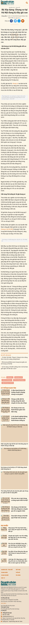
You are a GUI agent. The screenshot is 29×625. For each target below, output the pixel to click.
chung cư (15, 83)
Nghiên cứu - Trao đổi (14, 7)
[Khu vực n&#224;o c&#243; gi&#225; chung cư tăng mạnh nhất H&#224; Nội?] (5, 500)
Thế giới (18, 572)
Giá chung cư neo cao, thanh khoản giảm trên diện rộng (18, 409)
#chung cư (9, 377)
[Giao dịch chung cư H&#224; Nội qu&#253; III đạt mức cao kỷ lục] (5, 518)
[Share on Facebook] (11, 20)
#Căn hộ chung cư (6, 380)
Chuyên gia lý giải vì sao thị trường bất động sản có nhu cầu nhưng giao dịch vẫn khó (17, 537)
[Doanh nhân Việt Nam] (8, 583)
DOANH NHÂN (4, 572)
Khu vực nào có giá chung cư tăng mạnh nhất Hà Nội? (19, 499)
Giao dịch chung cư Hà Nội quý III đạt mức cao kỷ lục (19, 517)
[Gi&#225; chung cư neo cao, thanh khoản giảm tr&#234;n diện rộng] (5, 410)
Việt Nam (18, 569)
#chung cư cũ (18, 377)
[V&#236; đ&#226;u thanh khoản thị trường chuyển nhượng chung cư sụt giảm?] (5, 392)
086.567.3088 (6, 614)
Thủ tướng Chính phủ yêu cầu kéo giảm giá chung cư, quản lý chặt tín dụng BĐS (14, 491)
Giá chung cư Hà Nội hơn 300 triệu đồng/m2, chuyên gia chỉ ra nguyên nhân (19, 509)
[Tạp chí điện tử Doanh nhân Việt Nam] (7, 2)
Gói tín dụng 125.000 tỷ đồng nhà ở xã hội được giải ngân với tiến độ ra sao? (14, 367)
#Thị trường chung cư (19, 380)
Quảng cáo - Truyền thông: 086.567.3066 (12, 621)
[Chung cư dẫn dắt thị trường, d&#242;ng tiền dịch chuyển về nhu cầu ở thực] (5, 401)
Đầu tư (3, 578)
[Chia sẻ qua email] (22, 20)
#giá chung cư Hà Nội (7, 382)
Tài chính (18, 575)
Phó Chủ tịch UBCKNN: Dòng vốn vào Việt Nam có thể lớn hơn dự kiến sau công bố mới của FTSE (17, 545)
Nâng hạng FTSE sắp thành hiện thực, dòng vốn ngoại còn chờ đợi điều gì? (17, 529)
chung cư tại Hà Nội (7, 229)
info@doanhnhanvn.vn (8, 616)
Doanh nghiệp (5, 575)
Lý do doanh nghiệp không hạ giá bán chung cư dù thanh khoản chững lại (19, 418)
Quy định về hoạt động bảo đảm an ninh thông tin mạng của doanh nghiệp (18, 553)
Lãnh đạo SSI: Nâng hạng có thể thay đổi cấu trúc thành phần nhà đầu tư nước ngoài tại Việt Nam (17, 561)
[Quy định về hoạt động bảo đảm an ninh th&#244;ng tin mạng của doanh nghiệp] (4, 553)
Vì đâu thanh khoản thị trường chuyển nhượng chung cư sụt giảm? (18, 392)
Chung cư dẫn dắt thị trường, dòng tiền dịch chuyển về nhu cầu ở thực (19, 401)
